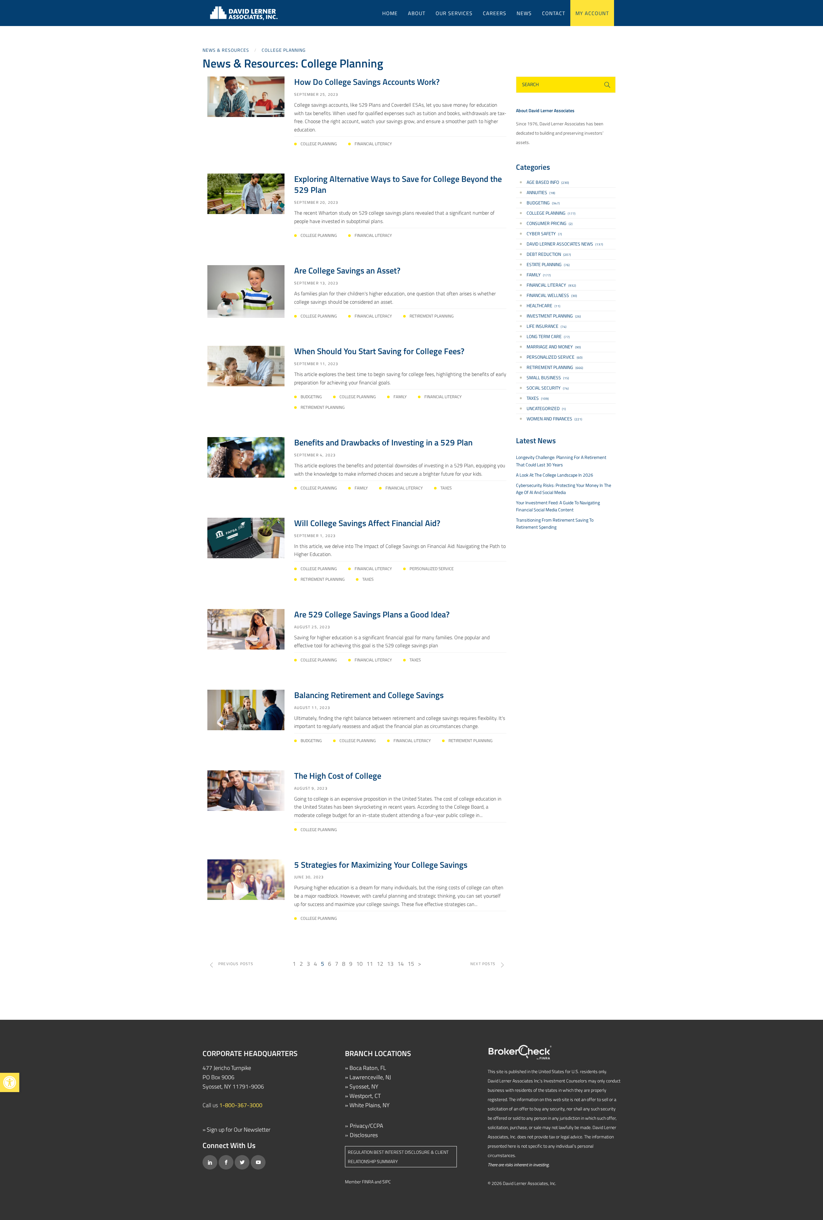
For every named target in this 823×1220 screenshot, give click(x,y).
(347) (543, 202)
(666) (555, 367)
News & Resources (226, 50)
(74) (546, 326)
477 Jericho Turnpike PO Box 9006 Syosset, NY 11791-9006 (233, 1077)
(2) (550, 223)
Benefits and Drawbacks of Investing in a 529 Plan (383, 442)
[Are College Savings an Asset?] (246, 290)
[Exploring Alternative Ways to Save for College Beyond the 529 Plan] (246, 193)
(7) (544, 233)
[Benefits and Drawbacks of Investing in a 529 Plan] (246, 457)
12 (380, 963)
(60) (555, 357)
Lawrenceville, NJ (370, 1077)
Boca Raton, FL (367, 1067)
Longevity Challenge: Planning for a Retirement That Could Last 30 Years (561, 461)
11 (369, 963)
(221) (554, 418)
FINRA (368, 1181)
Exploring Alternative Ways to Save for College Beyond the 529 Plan (398, 184)
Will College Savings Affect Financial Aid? (367, 523)
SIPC (386, 1181)
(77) (548, 336)
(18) (541, 192)
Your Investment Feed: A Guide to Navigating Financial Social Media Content (558, 506)
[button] (9, 1082)
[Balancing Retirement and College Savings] (246, 709)
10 (359, 963)
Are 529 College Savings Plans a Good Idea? (371, 614)
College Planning (284, 50)
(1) (546, 408)
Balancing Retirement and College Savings (369, 695)
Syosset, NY (363, 1086)
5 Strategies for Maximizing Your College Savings (380, 864)
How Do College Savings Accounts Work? (366, 82)
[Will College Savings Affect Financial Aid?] (246, 537)
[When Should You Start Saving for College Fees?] (246, 365)
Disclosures (364, 1135)
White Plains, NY (369, 1105)
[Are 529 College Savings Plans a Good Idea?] (246, 628)
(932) (551, 285)
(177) (551, 213)
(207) (549, 254)
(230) (548, 182)
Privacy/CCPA (366, 1125)
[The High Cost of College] (246, 790)
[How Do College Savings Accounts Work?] (246, 96)
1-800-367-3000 (240, 1105)
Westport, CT (365, 1095)
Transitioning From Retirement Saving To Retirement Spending (554, 523)
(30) (552, 295)
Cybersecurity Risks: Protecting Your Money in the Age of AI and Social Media (563, 489)
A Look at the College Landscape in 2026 (554, 474)
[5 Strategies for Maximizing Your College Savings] (246, 879)
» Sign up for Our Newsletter (236, 1129)
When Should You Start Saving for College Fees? (379, 351)
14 (400, 963)
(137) (565, 243)
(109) (538, 398)
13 (390, 963)
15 (411, 963)
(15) (548, 377)
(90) (554, 346)
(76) (548, 264)
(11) (543, 305)
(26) (554, 315)
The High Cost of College (337, 775)
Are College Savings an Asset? (347, 270)
